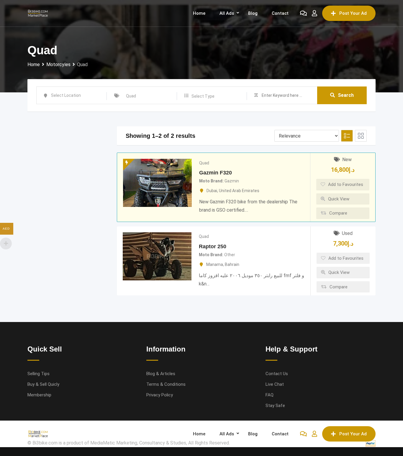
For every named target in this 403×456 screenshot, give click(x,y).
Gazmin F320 (215, 173)
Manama (214, 264)
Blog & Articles (160, 373)
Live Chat (275, 384)
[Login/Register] (314, 13)
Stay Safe (275, 405)
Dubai (212, 190)
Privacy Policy (159, 395)
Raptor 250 (212, 246)
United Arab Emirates (239, 190)
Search (346, 95)
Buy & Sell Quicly (43, 384)
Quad (204, 163)
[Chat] (303, 13)
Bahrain (232, 264)
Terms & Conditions (166, 384)
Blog (253, 13)
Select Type (202, 96)
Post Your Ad (353, 13)
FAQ (269, 395)
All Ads (226, 13)
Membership (39, 395)
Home (199, 13)
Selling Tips (38, 373)
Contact (280, 13)
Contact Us (277, 373)
